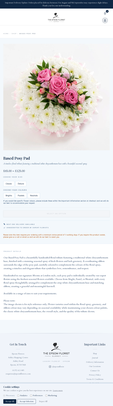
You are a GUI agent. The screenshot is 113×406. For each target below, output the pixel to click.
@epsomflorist (58, 366)
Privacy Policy (95, 375)
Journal (95, 357)
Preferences (38, 395)
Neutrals (34, 195)
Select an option (56, 214)
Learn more (58, 390)
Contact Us (95, 370)
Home (6, 34)
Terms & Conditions (94, 379)
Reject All (43, 401)
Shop (14, 34)
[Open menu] (7, 17)
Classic (9, 183)
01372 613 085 (18, 370)
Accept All (10, 401)
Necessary (10, 395)
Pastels (21, 195)
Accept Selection (26, 401)
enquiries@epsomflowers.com (18, 373)
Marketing (52, 395)
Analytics (23, 395)
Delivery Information (95, 362)
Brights (9, 195)
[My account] (105, 20)
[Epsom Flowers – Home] (56, 17)
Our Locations (95, 366)
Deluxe (21, 183)
